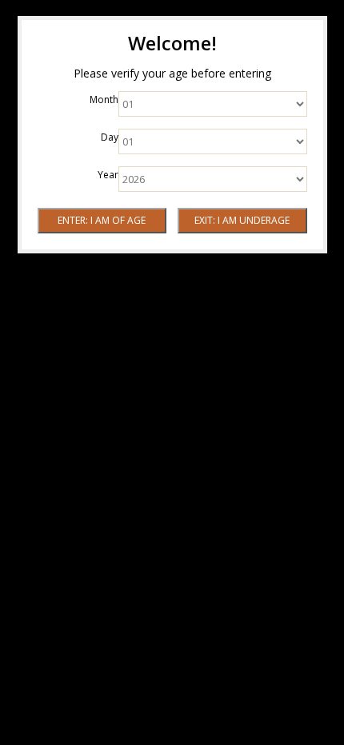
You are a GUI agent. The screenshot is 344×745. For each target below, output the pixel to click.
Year (108, 174)
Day (109, 137)
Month (104, 99)
